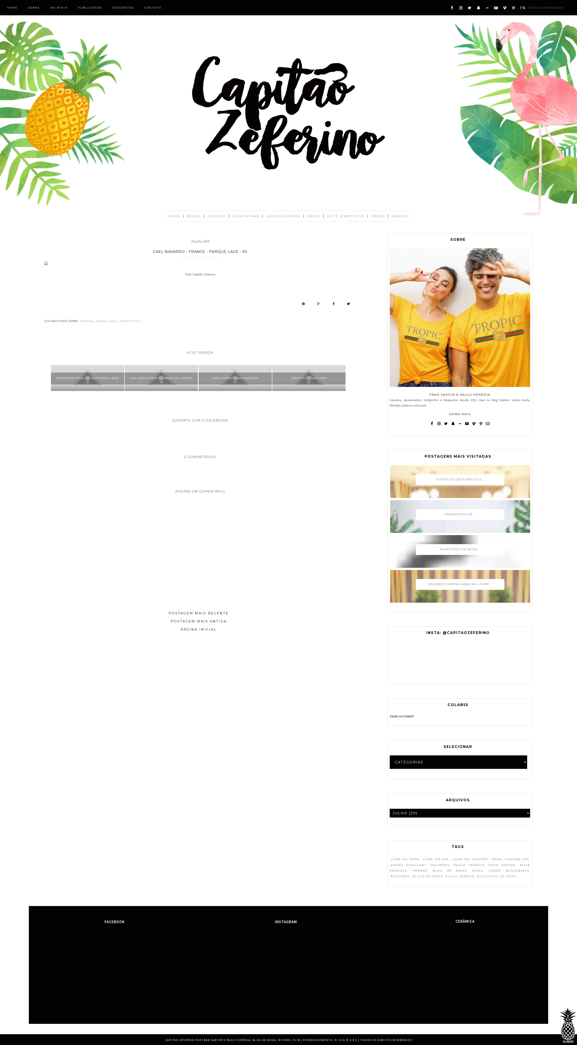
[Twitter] (469, 9)
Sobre (34, 7)
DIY (330, 216)
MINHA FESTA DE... (460, 514)
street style (130, 321)
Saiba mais (460, 414)
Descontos (123, 7)
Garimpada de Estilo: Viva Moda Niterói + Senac (87, 378)
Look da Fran (246, 216)
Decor (313, 216)
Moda (174, 216)
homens (86, 321)
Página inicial (199, 629)
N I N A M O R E (346, 1040)
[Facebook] (452, 9)
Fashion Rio (517, 859)
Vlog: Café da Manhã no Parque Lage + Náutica (161, 378)
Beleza (194, 216)
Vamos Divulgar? (408, 865)
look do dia (436, 859)
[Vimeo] (504, 9)
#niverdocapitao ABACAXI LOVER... (460, 584)
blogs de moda (428, 876)
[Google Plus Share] (318, 304)
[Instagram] (460, 9)
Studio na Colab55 (402, 716)
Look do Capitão (283, 216)
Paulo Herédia (460, 876)
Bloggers (400, 876)
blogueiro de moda (497, 876)
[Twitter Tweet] (348, 304)
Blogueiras (517, 870)
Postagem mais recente (199, 613)
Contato (152, 7)
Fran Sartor (502, 865)
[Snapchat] (478, 9)
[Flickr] (487, 9)
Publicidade (90, 7)
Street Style (352, 216)
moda (477, 870)
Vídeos (378, 216)
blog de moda (450, 870)
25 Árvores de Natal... (460, 549)
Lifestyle (217, 216)
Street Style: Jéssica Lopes (308, 378)
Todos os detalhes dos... (460, 479)
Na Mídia (59, 7)
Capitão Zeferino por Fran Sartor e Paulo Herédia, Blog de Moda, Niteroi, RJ (231, 1040)
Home (12, 7)
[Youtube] (496, 9)
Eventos (400, 216)
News (497, 859)
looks (495, 870)
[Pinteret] (513, 9)
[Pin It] (303, 304)
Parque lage (106, 321)
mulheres (439, 865)
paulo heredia (469, 865)
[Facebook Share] (333, 304)
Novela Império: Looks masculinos (235, 378)
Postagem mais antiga (199, 621)
